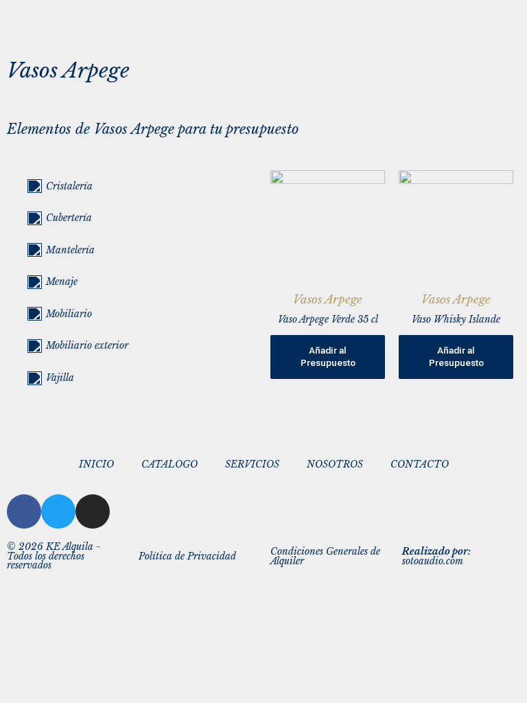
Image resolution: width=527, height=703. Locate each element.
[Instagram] (92, 511)
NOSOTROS (335, 464)
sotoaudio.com (436, 556)
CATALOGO (169, 464)
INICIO (96, 464)
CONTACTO (419, 464)
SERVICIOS (252, 464)
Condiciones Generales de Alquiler (325, 556)
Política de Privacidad (187, 556)
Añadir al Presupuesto (328, 356)
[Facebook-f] (24, 511)
